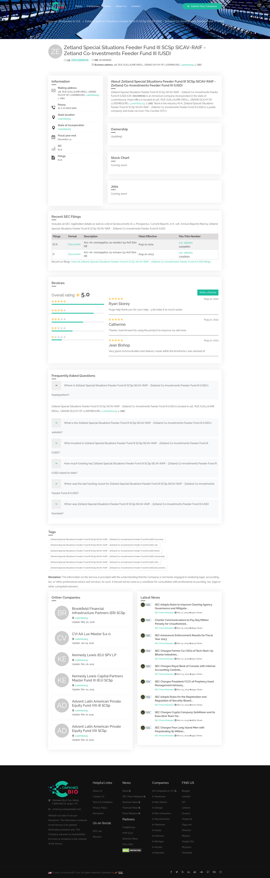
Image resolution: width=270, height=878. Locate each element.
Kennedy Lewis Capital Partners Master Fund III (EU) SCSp (97, 678)
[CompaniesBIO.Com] (56, 6)
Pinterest (186, 830)
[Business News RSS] (139, 802)
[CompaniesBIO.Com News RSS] (130, 791)
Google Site (188, 841)
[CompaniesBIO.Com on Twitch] (208, 872)
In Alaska (156, 830)
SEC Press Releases (164, 612)
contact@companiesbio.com (66, 809)
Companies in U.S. (69, 21)
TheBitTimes (128, 827)
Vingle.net (187, 819)
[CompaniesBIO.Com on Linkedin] (189, 872)
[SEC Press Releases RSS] (144, 796)
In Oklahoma (158, 824)
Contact (135, 6)
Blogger (186, 791)
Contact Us (98, 796)
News (108, 6)
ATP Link (97, 831)
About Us (121, 6)
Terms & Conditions (102, 802)
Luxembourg (187, 65)
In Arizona (157, 847)
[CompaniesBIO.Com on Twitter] (177, 872)
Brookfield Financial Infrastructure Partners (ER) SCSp (98, 611)
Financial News (130, 808)
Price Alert (127, 844)
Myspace (186, 847)
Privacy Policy (100, 808)
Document (74, 244)
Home (78, 6)
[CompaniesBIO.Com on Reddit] (194, 872)
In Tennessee (158, 796)
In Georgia (157, 808)
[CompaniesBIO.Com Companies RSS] (175, 791)
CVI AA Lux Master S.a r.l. (91, 634)
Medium (186, 836)
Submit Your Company (203, 6)
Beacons (97, 837)
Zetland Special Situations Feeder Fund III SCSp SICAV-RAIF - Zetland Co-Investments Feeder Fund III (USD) (154, 21)
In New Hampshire (161, 813)
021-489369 (185, 242)
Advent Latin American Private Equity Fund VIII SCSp (96, 728)
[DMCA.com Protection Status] (131, 850)
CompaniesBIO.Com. (70, 872)
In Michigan (158, 841)
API (183, 802)
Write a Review (207, 292)
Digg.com (187, 824)
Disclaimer (98, 813)
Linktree (186, 808)
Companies (93, 6)
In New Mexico (159, 802)
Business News (130, 802)
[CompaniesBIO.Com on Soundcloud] (201, 872)
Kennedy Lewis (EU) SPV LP (94, 655)
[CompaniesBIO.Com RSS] (183, 872)
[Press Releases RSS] (139, 813)
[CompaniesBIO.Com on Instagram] (221, 872)
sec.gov (73, 815)
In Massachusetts (161, 819)
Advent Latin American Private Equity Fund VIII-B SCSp (96, 703)
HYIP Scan (127, 833)
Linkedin (186, 796)
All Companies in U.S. (163, 791)
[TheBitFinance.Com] (119, 872)
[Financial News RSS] (139, 808)
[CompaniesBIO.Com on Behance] (214, 872)
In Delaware (158, 852)
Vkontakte (187, 852)
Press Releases (130, 813)
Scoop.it (186, 813)
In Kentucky (158, 836)
